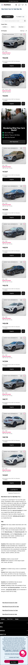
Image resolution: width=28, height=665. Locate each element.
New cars (10, 619)
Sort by (22, 30)
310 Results (4, 30)
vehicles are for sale (18, 516)
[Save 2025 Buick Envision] (24, 72)
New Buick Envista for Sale (9, 614)
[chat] (19, 4)
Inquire (12, 65)
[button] (16, 4)
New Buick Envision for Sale (10, 610)
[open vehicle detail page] (14, 41)
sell (1, 627)
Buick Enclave (8, 532)
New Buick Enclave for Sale (9, 602)
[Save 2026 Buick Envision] (24, 148)
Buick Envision (5, 534)
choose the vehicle (11, 589)
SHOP (1, 623)
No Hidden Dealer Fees (13, 1)
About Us (3, 634)
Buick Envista (18, 534)
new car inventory (17, 510)
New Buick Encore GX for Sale (10, 606)
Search (8, 16)
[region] (14, 650)
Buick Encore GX (19, 532)
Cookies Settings (14, 657)
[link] (6, 4)
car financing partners (14, 587)
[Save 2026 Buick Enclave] (24, 34)
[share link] (21, 34)
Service (2, 630)
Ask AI (19, 16)
